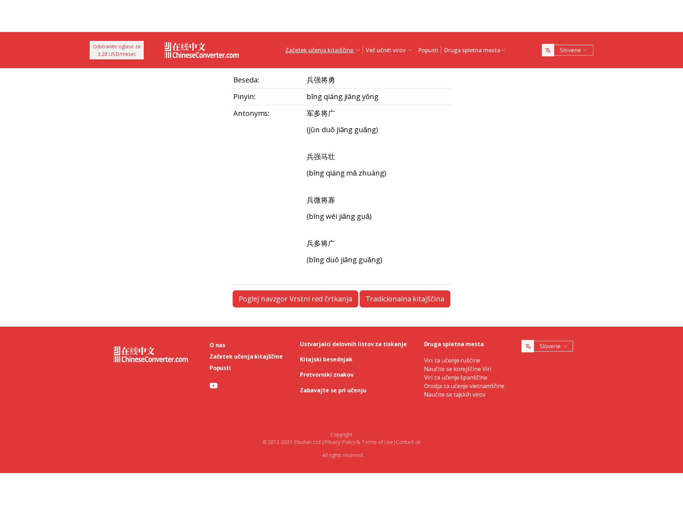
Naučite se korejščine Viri (457, 369)
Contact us (408, 442)
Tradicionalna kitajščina (405, 298)
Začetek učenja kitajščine (246, 356)
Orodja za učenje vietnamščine (464, 386)
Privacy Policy (339, 442)
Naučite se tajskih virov (455, 394)
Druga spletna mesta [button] (472, 50)
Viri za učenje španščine (455, 377)
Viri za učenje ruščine (452, 360)
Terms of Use (377, 442)
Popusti (428, 50)
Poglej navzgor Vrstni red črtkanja (295, 298)
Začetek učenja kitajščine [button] (320, 50)
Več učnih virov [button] (386, 50)
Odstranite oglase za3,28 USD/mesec (117, 50)
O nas (218, 345)
